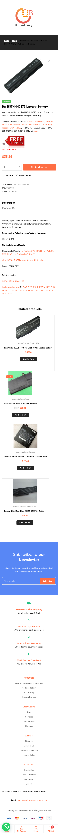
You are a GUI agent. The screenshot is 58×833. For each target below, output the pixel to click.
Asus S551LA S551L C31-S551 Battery (20, 403)
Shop (14, 40)
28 (26, 290)
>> (11, 293)
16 (49, 287)
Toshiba (32, 452)
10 (35, 287)
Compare (9, 175)
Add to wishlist (25, 175)
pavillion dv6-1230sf (35, 121)
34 (42, 290)
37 (50, 290)
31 (34, 290)
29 (29, 290)
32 (37, 290)
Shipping (29, 609)
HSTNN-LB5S (8, 281)
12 (40, 287)
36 (47, 290)
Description (8, 202)
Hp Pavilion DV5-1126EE (24, 254)
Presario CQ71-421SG (22, 124)
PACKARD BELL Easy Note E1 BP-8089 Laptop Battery (28, 348)
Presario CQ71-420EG (11, 128)
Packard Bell (35, 343)
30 (32, 290)
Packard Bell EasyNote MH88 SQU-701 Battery (24, 511)
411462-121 (19, 281)
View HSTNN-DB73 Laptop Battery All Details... (23, 260)
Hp (28, 184)
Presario (10, 188)
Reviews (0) (8, 208)
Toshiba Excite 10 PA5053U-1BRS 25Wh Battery (25, 456)
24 (16, 290)
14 (44, 287)
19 (3, 290)
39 (3, 293)
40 (6, 293)
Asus (27, 399)
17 (51, 287)
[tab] (29, 202)
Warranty (29, 643)
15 (47, 287)
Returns (29, 626)
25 (18, 290)
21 (8, 290)
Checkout (29, 660)
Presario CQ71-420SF (42, 124)
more (36, 131)
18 (54, 287)
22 (11, 290)
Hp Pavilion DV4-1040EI (31, 251)
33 (39, 290)
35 (44, 290)
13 (42, 287)
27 (24, 290)
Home (6, 40)
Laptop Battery (19, 184)
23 (13, 290)
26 (21, 290)
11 (37, 287)
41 (9, 293)
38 (52, 290)
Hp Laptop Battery (10, 287)
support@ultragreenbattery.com (32, 800)
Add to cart (41, 167)
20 (6, 290)
